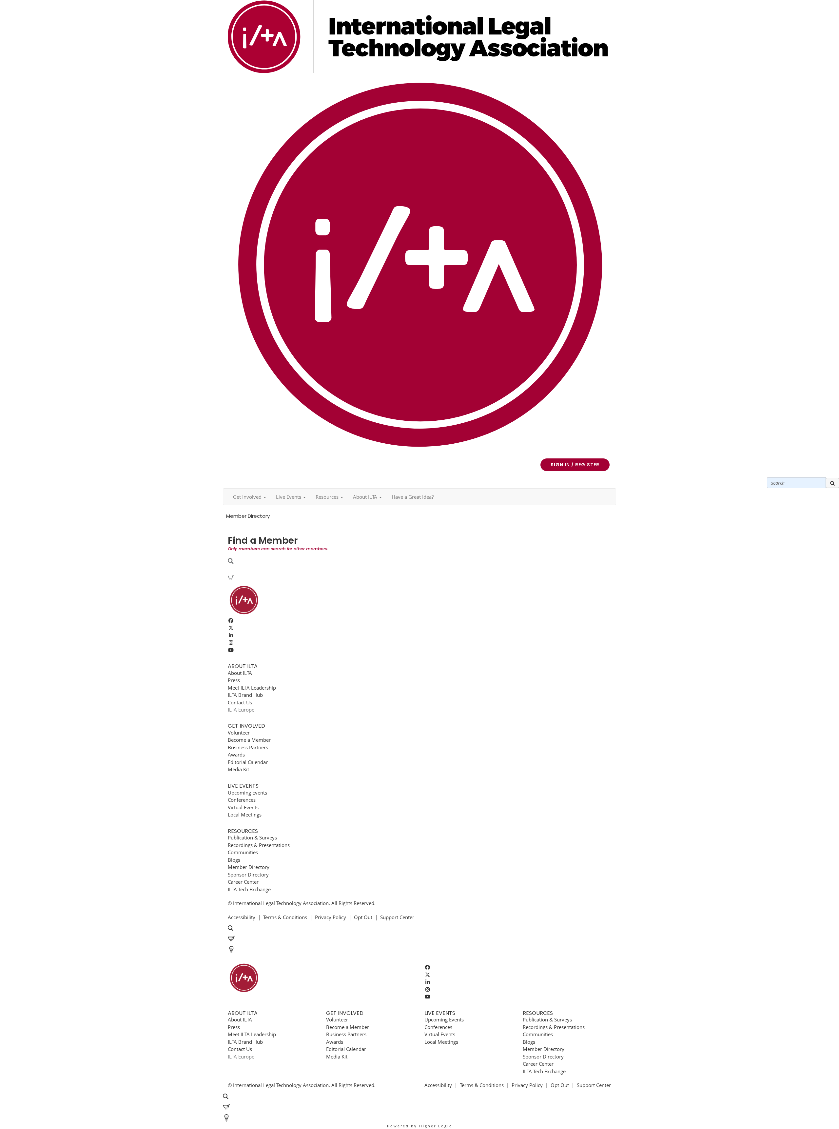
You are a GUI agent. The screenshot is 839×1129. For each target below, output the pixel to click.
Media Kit (238, 769)
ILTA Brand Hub (245, 695)
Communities (243, 852)
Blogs (234, 860)
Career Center (243, 881)
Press (234, 680)
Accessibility (241, 917)
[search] (832, 483)
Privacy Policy (330, 917)
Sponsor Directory (248, 874)
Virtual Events (243, 807)
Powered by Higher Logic (419, 1125)
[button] (249, 497)
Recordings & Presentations (259, 845)
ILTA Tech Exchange (249, 889)
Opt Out (363, 917)
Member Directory (248, 867)
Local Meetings (245, 814)
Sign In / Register (575, 464)
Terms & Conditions (285, 917)
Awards (236, 754)
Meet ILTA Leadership (252, 687)
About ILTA (240, 673)
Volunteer (239, 732)
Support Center (397, 917)
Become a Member (249, 739)
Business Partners (248, 747)
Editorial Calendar (248, 762)
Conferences (242, 799)
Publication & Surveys (252, 837)
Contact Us (240, 702)
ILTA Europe (241, 709)
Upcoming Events (247, 792)
